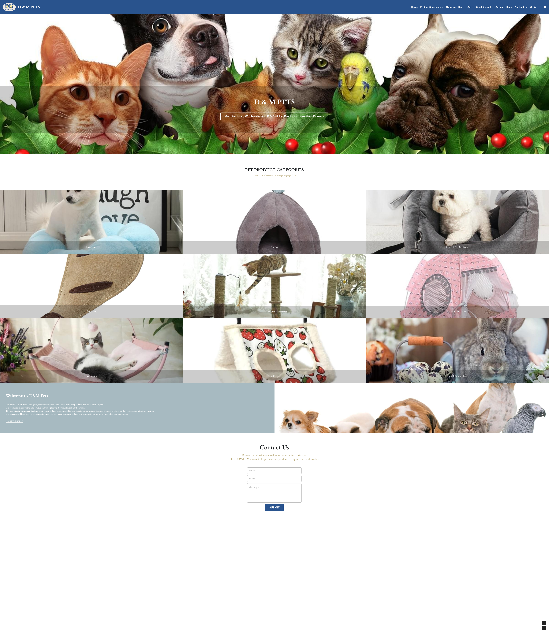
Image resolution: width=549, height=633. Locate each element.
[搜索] (531, 7)
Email (252, 478)
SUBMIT (274, 507)
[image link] (9, 7)
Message (254, 487)
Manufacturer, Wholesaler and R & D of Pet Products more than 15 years (274, 116)
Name (252, 470)
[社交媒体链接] (535, 7)
